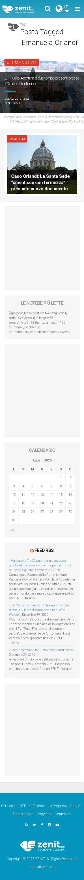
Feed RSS (44, 550)
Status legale (23, 814)
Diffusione (37, 806)
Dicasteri (17, 139)
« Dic (12, 530)
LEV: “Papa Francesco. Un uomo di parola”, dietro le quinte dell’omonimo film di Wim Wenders (39, 609)
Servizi (75, 806)
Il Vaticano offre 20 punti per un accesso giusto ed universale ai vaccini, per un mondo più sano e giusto (40, 565)
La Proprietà (57, 806)
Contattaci (63, 814)
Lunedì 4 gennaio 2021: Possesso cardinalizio (41, 650)
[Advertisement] (42, 248)
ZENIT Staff (12, 103)
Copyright (44, 814)
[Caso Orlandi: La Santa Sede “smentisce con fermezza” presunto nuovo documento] (42, 164)
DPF (23, 806)
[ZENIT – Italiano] (23, 9)
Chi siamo (9, 806)
